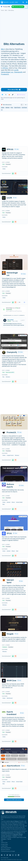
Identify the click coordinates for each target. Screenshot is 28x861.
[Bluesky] (10, 855)
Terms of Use (4, 842)
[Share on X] (5, 94)
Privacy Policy (4, 844)
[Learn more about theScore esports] (4, 484)
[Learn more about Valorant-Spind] (4, 580)
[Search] (23, 2)
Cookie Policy (4, 846)
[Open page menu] (26, 2)
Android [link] (7, 107)
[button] (16, 149)
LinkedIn (15, 835)
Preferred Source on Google (8, 851)
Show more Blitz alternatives (14, 799)
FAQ (2, 841)
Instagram (8, 835)
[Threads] (13, 855)
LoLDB (16, 70)
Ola (11, 821)
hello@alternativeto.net (7, 832)
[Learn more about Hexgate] (4, 634)
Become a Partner (5, 849)
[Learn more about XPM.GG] (4, 149)
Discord (19, 832)
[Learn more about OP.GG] (4, 533)
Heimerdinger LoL (7, 72)
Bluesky (21, 834)
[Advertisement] (14, 26)
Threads (3, 835)
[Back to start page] (2, 2)
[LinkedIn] (18, 855)
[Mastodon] (7, 855)
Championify (18, 72)
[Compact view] (23, 104)
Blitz (2, 49)
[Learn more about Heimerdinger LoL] (4, 273)
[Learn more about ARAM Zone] (4, 680)
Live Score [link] (24, 107)
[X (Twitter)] (4, 855)
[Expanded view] (21, 104)
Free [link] (12, 107)
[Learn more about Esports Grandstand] (4, 712)
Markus (16, 821)
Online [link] (2, 107)
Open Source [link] (17, 107)
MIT (13, 372)
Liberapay (3, 839)
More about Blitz (13, 90)
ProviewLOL (5, 74)
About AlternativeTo (6, 848)
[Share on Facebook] (2, 94)
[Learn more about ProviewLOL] (4, 432)
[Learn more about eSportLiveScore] (4, 766)
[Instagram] (15, 855)
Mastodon (15, 834)
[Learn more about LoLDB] (4, 198)
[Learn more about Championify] (4, 352)
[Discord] (1, 855)
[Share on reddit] (9, 94)
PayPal (9, 839)
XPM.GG (5, 68)
